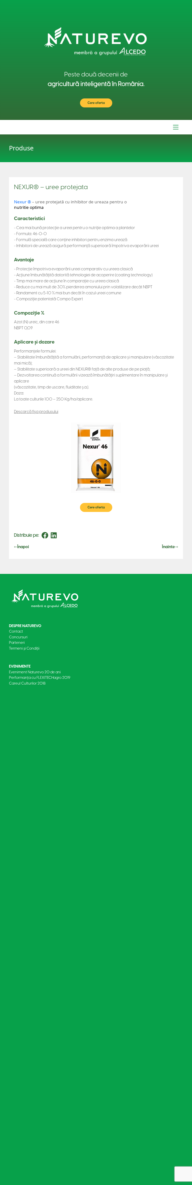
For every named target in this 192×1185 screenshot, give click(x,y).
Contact (16, 631)
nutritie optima (29, 207)
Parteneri (17, 642)
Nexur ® (22, 202)
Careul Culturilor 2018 (27, 683)
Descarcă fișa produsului (36, 411)
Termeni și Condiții (24, 648)
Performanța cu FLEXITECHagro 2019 (39, 677)
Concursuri (18, 637)
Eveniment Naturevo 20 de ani (35, 672)
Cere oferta (96, 103)
